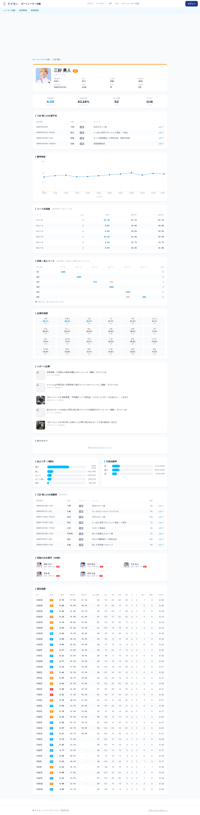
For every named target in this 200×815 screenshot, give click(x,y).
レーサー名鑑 (9, 10)
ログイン (191, 3)
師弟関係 (23, 10)
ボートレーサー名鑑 (130, 3)
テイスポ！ (101, 3)
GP (110, 3)
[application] (100, 180)
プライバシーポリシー (157, 810)
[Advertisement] (100, 38)
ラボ (117, 3)
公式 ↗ (161, 127)
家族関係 (35, 10)
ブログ (90, 3)
